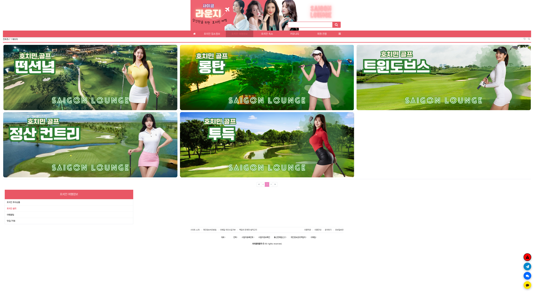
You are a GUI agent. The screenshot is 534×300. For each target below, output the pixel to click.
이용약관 (307, 230)
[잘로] (527, 276)
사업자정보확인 (264, 237)
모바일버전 (339, 230)
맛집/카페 (11, 221)
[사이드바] (339, 34)
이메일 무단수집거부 (228, 230)
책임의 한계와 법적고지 (248, 230)
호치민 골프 (11, 208)
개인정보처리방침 (209, 230)
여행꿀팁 (10, 215)
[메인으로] (194, 34)
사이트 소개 (195, 230)
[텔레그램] (527, 266)
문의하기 (328, 230)
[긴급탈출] (527, 257)
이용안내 (318, 230)
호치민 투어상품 (13, 202)
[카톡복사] (527, 285)
